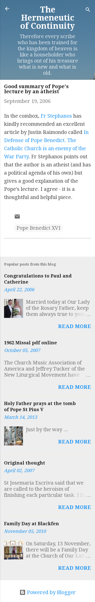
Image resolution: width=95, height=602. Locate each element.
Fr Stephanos (56, 116)
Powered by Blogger (51, 592)
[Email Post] (17, 218)
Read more (74, 326)
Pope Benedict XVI (38, 228)
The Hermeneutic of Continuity (47, 18)
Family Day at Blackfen (31, 523)
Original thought (24, 463)
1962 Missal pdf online (30, 342)
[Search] (88, 10)
